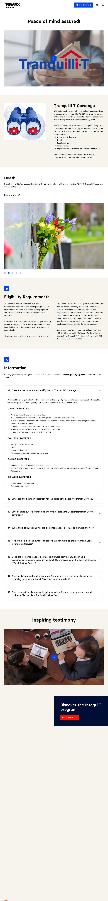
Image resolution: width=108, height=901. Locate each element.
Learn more (10, 195)
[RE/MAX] (10, 5)
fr (97, 5)
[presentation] (54, 390)
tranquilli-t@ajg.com (77, 333)
